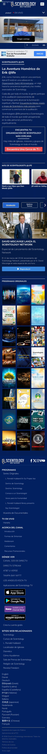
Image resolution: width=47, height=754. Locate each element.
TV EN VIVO (8, 519)
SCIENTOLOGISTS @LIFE (13, 62)
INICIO (40, 53)
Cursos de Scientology (13, 639)
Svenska (6, 717)
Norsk (4, 708)
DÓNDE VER (8, 557)
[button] (2, 205)
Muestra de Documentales (15, 513)
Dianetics (7, 651)
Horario (6, 522)
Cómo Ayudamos (11, 655)
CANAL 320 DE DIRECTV (15, 560)
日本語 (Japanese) (10, 702)
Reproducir (25, 269)
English (5, 674)
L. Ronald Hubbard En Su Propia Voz (20, 478)
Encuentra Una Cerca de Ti (23, 149)
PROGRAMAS (9, 470)
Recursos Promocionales (14, 551)
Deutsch (6, 680)
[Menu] (4, 4)
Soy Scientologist (12, 508)
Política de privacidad (9, 748)
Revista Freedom (11, 668)
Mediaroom (9, 541)
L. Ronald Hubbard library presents (19, 503)
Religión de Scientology (14, 663)
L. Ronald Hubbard (11, 643)
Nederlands (7, 705)
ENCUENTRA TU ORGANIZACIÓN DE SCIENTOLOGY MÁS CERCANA (23, 133)
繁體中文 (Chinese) (11, 720)
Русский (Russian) (10, 714)
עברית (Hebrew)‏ (9, 692)
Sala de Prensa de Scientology (17, 659)
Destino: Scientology (13, 488)
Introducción (9, 531)
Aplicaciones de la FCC (10, 733)
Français (6, 724)
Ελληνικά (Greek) (10, 683)
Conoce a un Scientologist (16, 493)
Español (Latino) (9, 686)
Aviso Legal (6, 751)
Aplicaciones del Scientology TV (18, 585)
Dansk (5, 677)
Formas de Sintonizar (13, 536)
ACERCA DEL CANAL (12, 527)
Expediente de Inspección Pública (13, 730)
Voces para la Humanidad (16, 498)
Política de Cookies (8, 745)
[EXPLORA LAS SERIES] (9, 295)
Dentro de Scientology (14, 483)
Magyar (5, 696)
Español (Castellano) (11, 689)
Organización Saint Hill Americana (17, 83)
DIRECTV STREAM (12, 565)
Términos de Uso (8, 742)
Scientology (8, 634)
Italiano (5, 699)
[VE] (38, 315)
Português (6, 711)
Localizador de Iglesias (13, 647)
